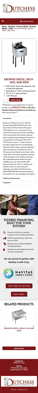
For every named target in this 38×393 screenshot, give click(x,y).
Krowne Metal (22, 26)
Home (4, 26)
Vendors (11, 26)
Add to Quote (16, 100)
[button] (2, 21)
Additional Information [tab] (11, 178)
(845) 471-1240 (19, 107)
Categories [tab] (7, 182)
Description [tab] (7, 118)
